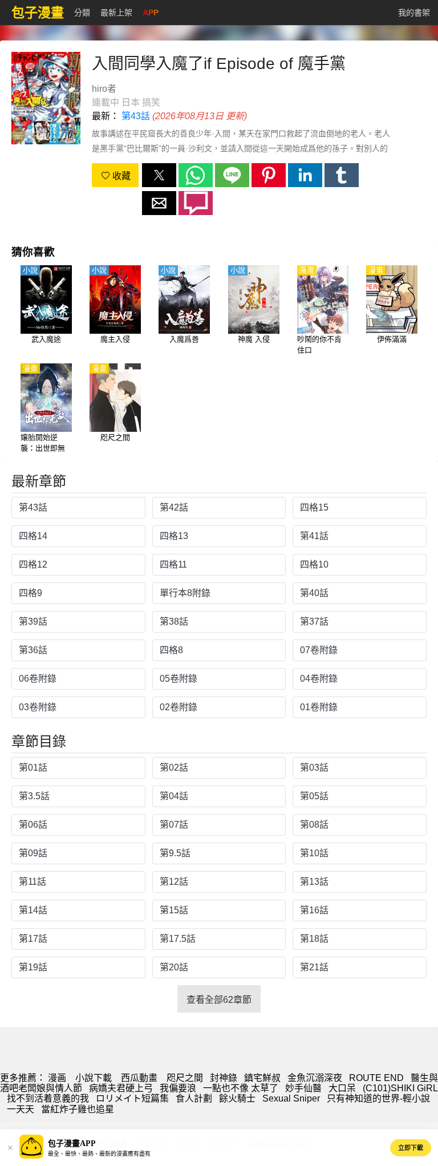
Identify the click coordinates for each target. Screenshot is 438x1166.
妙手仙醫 (303, 1088)
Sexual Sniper (291, 1098)
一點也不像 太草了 (240, 1088)
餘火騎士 (237, 1098)
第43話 (135, 116)
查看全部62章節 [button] (219, 1000)
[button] (159, 175)
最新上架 (116, 12)
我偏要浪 (178, 1088)
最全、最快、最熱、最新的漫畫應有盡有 (99, 1154)
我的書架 (414, 12)
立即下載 (410, 1147)
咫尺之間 (185, 1078)
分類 (82, 12)
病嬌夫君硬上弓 (121, 1088)
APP (151, 12)
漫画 (57, 1078)
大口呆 (342, 1088)
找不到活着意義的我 (48, 1098)
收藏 (120, 176)
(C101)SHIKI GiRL (400, 1088)
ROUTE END (376, 1078)
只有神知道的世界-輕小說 (378, 1098)
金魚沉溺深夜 (314, 1078)
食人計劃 (194, 1098)
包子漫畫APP (72, 1143)
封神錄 (223, 1078)
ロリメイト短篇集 (132, 1098)
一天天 (20, 1109)
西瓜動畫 (139, 1078)
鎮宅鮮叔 (262, 1078)
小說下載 (93, 1078)
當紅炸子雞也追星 (77, 1109)
